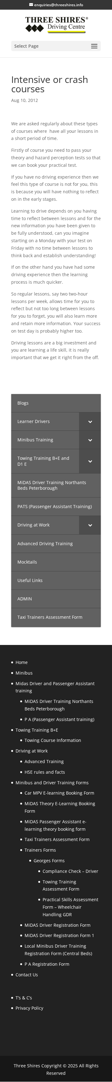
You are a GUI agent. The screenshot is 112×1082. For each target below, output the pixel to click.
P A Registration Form (47, 964)
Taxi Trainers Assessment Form (57, 839)
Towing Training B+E (37, 730)
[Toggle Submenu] (90, 421)
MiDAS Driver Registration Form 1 (59, 935)
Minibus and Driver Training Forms (52, 783)
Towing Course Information (53, 740)
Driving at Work (32, 751)
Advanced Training (44, 761)
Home (22, 662)
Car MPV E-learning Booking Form (59, 793)
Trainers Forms (40, 850)
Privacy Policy (29, 1008)
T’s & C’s (24, 998)
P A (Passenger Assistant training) (59, 719)
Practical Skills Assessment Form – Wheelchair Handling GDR (70, 907)
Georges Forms (49, 860)
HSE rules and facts (45, 772)
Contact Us (27, 975)
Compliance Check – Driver (70, 871)
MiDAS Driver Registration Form (58, 925)
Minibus (24, 673)
